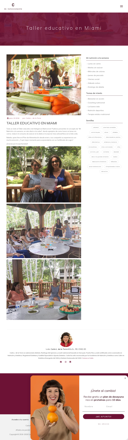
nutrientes (106, 152)
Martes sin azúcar (95, 67)
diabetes (115, 132)
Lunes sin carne (94, 64)
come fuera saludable (109, 127)
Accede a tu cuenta (20, 419)
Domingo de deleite (96, 87)
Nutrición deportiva (96, 110)
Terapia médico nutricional (99, 114)
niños (118, 147)
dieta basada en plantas (113, 137)
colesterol (96, 127)
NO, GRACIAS (103, 424)
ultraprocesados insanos (113, 166)
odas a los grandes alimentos (100, 157)
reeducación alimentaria (99, 161)
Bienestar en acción (96, 99)
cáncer (106, 132)
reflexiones (114, 161)
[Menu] (121, 6)
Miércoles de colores (96, 71)
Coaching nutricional (96, 103)
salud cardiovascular (95, 166)
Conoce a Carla (87, 358)
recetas (115, 157)
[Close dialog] (125, 378)
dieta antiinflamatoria (95, 137)
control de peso (95, 132)
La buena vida (94, 106)
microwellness (92, 147)
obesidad (116, 152)
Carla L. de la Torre (33, 118)
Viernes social (93, 79)
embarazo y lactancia (110, 142)
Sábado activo (94, 83)
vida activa (104, 171)
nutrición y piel (94, 152)
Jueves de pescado (96, 75)
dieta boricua (96, 142)
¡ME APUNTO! (104, 416)
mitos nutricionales (107, 147)
